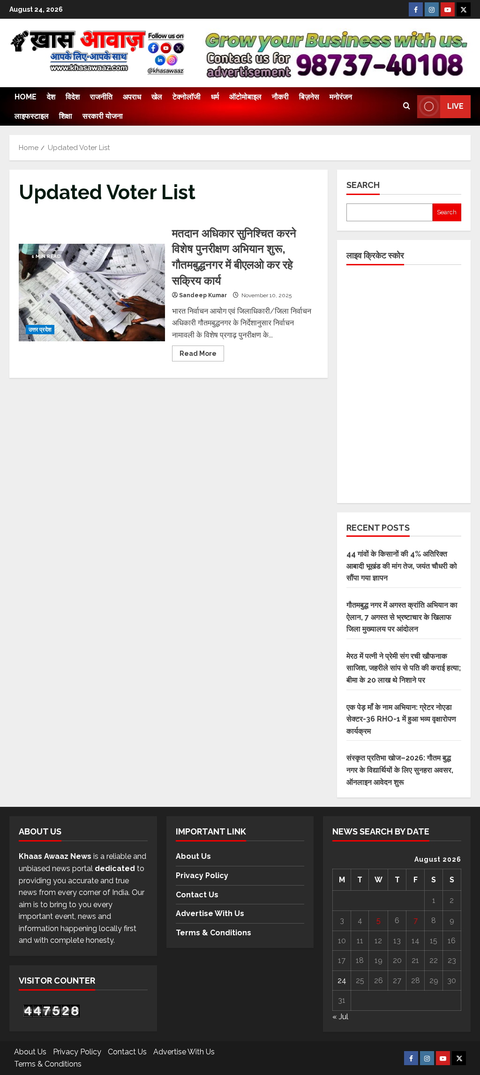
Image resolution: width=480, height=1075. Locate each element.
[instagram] (432, 9)
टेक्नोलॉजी (186, 96)
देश (51, 96)
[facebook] (416, 9)
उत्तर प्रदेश (40, 329)
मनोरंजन (341, 96)
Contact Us (197, 894)
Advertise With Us (210, 913)
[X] (464, 9)
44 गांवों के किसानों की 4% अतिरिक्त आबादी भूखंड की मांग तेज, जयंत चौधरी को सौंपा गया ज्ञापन (401, 565)
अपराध (132, 96)
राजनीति (101, 96)
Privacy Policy (202, 875)
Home (26, 96)
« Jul (340, 1016)
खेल (156, 96)
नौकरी (280, 96)
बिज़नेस (309, 96)
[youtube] (448, 9)
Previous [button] (213, 50)
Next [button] (455, 55)
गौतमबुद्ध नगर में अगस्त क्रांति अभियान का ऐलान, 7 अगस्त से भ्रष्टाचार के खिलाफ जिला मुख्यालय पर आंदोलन (402, 617)
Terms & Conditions (213, 932)
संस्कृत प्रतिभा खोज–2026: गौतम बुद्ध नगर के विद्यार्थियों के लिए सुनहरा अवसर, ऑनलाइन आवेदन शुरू (399, 769)
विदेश (73, 96)
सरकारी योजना (102, 116)
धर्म (215, 96)
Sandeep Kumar (203, 295)
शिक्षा (65, 116)
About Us (193, 856)
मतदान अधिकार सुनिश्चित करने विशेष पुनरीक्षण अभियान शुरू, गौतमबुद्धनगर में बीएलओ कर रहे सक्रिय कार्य (92, 292)
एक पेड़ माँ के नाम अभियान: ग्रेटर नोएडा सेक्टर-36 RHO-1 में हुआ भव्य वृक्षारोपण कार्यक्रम (401, 719)
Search (363, 185)
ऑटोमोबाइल (245, 96)
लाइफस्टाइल (32, 116)
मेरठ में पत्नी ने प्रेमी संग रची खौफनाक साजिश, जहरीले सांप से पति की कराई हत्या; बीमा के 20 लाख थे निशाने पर (403, 668)
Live (455, 106)
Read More (202, 351)
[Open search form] (406, 106)
